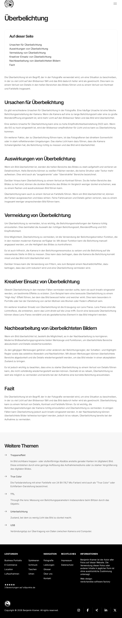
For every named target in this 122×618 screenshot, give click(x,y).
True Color (16, 476)
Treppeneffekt (17, 455)
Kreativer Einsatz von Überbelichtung (30, 56)
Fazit (12, 64)
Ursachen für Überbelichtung (25, 44)
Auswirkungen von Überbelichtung (28, 48)
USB (12, 525)
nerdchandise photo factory (10, 3)
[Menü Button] (115, 3)
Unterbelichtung (19, 511)
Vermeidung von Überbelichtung (27, 52)
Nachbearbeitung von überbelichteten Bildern (34, 60)
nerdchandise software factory (95, 581)
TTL (12, 494)
